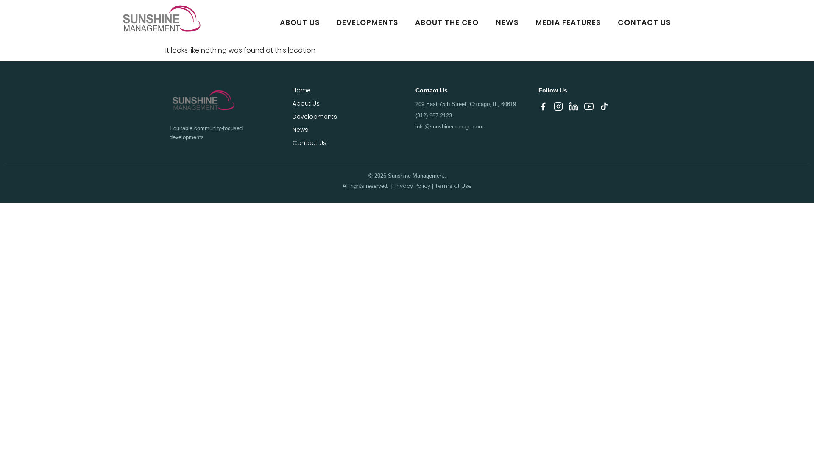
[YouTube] (589, 108)
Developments (367, 22)
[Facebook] (543, 108)
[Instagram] (558, 108)
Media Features (568, 22)
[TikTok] (604, 108)
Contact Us (644, 22)
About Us (300, 22)
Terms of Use (453, 186)
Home (302, 90)
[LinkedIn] (573, 108)
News (507, 22)
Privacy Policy (411, 186)
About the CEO (447, 22)
